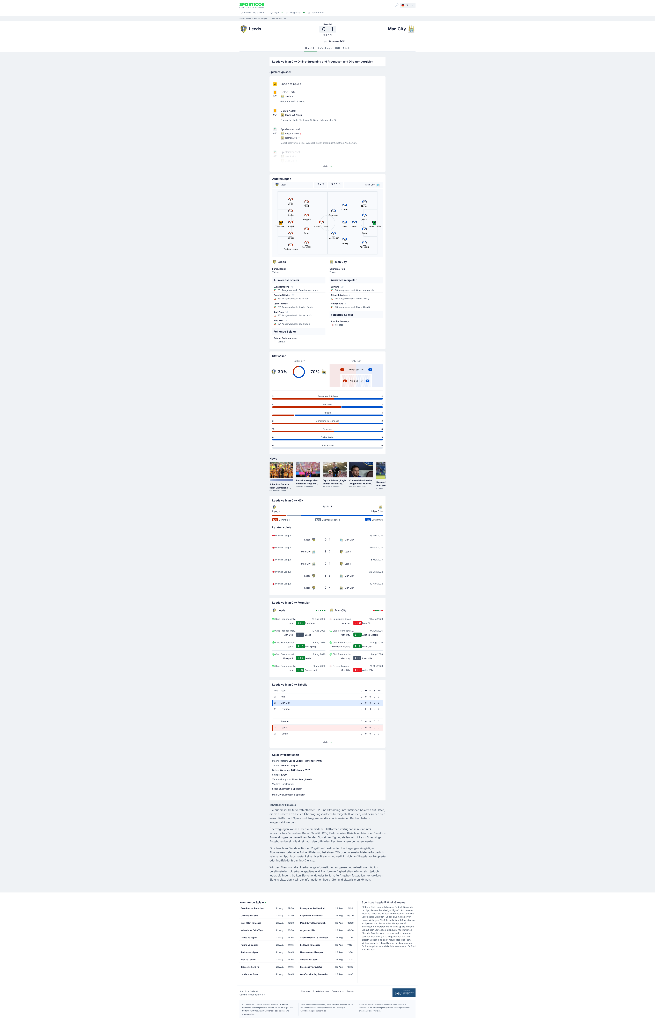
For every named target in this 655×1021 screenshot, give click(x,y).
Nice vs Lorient (248, 959)
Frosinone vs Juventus (311, 967)
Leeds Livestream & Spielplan (287, 788)
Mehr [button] (325, 166)
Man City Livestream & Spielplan (288, 794)
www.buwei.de (248, 1014)
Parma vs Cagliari (249, 945)
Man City (377, 511)
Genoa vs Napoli (249, 937)
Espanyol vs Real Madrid (312, 908)
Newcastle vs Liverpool (311, 952)
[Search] (397, 5)
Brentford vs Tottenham (252, 908)
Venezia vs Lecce (308, 959)
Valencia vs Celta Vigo (252, 930)
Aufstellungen (325, 48)
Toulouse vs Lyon (249, 952)
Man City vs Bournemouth (312, 923)
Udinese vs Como (249, 915)
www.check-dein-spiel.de (275, 1011)
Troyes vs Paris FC (250, 967)
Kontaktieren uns (320, 991)
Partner (350, 991)
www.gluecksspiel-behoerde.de (313, 1011)
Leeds (276, 511)
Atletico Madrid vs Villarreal (314, 937)
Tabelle (346, 48)
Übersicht (310, 48)
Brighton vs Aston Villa (311, 915)
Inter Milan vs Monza (251, 923)
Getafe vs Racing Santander (314, 974)
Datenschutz (338, 991)
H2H (337, 48)
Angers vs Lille (307, 930)
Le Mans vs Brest (249, 974)
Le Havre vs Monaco (310, 945)
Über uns (305, 991)
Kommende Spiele (251, 902)
